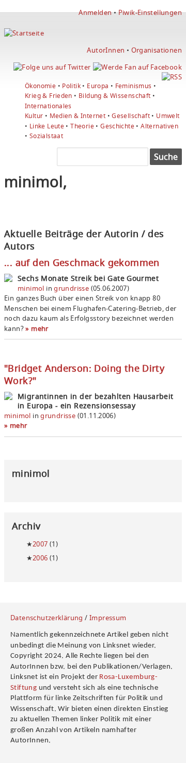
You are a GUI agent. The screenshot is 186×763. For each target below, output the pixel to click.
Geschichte (117, 126)
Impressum (108, 617)
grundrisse (71, 288)
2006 (40, 557)
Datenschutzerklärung (46, 617)
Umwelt (167, 115)
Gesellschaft (131, 115)
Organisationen (156, 50)
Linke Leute (46, 126)
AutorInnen (106, 50)
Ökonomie (40, 85)
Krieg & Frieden (48, 95)
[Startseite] (24, 33)
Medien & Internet (78, 115)
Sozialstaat (46, 135)
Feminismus (133, 85)
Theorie (82, 126)
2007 (40, 544)
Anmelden (95, 12)
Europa (98, 85)
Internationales (48, 106)
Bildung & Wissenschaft (115, 95)
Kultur (34, 115)
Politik (71, 85)
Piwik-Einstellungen (150, 12)
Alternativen (159, 126)
